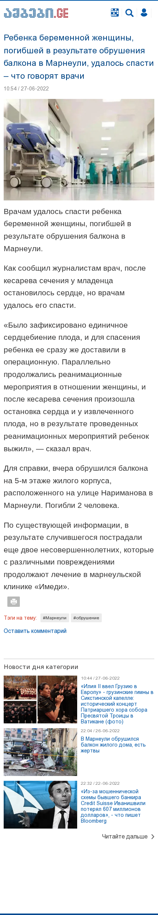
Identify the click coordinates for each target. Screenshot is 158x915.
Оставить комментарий (35, 631)
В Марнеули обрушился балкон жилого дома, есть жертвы (113, 745)
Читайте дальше (125, 836)
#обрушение (86, 617)
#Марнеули (55, 617)
